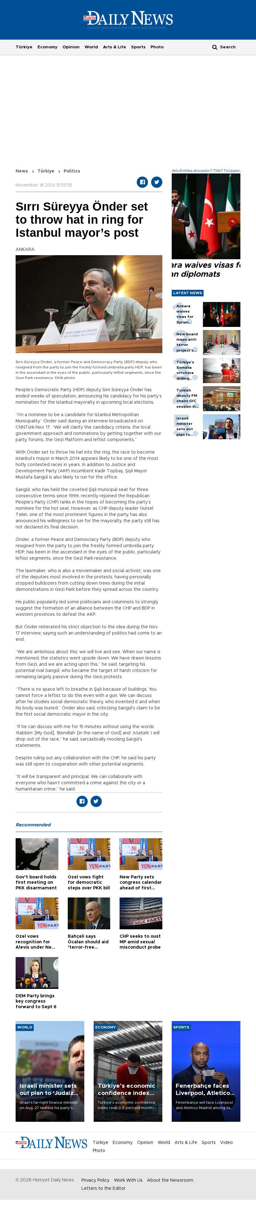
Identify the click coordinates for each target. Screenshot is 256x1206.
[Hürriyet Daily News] (128, 19)
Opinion (71, 47)
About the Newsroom (170, 1180)
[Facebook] (142, 182)
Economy (47, 47)
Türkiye (24, 47)
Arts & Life (114, 47)
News (22, 171)
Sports (138, 47)
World (91, 47)
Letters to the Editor (103, 1188)
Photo (157, 47)
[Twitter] (156, 182)
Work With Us (128, 1180)
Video (226, 1142)
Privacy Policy (95, 1180)
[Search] (214, 47)
